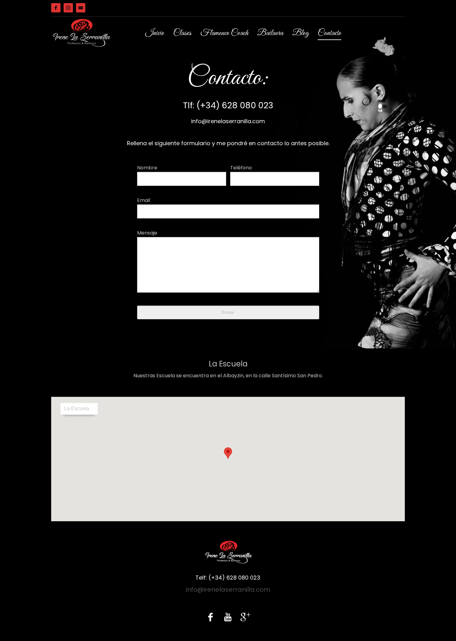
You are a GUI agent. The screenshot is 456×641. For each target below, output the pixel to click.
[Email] (80, 7)
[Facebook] (55, 7)
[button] (228, 453)
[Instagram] (68, 7)
